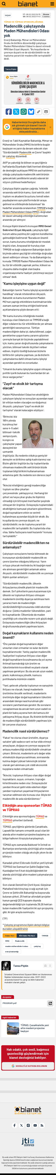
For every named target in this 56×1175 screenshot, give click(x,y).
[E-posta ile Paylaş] (46, 112)
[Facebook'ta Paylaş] (9, 112)
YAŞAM (8, 15)
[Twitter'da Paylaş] (16, 112)
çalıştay (10, 156)
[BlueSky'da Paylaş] (31, 112)
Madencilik (25, 152)
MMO (35, 211)
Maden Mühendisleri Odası (17, 211)
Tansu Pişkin (20, 965)
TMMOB (41, 207)
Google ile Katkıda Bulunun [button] (31, 1066)
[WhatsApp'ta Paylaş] (24, 112)
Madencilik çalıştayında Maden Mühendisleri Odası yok (26, 31)
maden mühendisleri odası (16, 946)
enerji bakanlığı (12, 951)
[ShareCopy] (38, 112)
